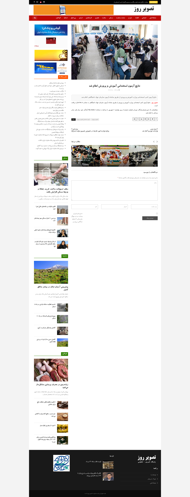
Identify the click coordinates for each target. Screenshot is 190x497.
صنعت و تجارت (120, 18)
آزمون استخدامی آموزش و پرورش (83, 119)
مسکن (111, 18)
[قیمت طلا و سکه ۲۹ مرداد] (108, 465)
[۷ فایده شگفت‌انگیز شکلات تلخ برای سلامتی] (62, 405)
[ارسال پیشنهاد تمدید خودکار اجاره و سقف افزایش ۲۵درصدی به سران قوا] (62, 245)
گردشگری (89, 18)
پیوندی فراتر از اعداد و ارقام (56, 83)
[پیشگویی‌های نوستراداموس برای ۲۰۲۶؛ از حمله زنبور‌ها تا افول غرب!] (62, 440)
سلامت (104, 18)
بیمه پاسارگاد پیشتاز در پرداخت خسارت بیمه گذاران (50, 146)
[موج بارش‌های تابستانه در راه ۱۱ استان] (62, 319)
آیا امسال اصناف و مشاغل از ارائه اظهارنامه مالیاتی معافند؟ (133, 2)
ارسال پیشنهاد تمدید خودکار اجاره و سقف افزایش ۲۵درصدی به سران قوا (45, 244)
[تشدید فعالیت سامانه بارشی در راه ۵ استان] (62, 307)
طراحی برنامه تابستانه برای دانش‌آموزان (113, 160)
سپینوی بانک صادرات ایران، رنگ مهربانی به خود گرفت (50, 148)
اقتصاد (137, 18)
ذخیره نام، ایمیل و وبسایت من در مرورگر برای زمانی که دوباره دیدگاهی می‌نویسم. (76, 217)
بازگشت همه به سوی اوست (57, 91)
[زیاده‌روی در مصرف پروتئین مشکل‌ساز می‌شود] (51, 370)
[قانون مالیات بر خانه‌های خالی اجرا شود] (62, 209)
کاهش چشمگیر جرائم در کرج (46, 328)
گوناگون (58, 18)
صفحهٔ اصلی (153, 18)
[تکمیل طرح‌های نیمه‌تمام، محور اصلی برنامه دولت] (62, 233)
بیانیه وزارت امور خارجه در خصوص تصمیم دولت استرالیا (90, 130)
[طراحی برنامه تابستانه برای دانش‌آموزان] (114, 156)
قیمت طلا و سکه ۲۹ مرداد (93, 462)
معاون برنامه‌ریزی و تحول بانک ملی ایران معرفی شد (51, 94)
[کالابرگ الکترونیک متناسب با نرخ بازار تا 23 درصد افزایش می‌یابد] (108, 476)
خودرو (130, 18)
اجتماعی (144, 18)
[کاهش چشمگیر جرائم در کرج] (62, 331)
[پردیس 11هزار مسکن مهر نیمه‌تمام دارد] (62, 221)
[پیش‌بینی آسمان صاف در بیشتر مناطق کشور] (51, 272)
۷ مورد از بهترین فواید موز (47, 426)
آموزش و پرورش (95, 119)
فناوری (97, 18)
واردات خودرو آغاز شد (150, 130)
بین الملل (73, 18)
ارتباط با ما (153, 475)
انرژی (80, 18)
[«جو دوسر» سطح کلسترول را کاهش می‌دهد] (62, 417)
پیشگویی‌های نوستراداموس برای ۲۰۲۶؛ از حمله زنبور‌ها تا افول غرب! (46, 439)
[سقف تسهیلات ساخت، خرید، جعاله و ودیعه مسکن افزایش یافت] (51, 174)
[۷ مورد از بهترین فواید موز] (62, 428)
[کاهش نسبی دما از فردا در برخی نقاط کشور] (62, 342)
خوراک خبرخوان (152, 479)
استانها (66, 18)
